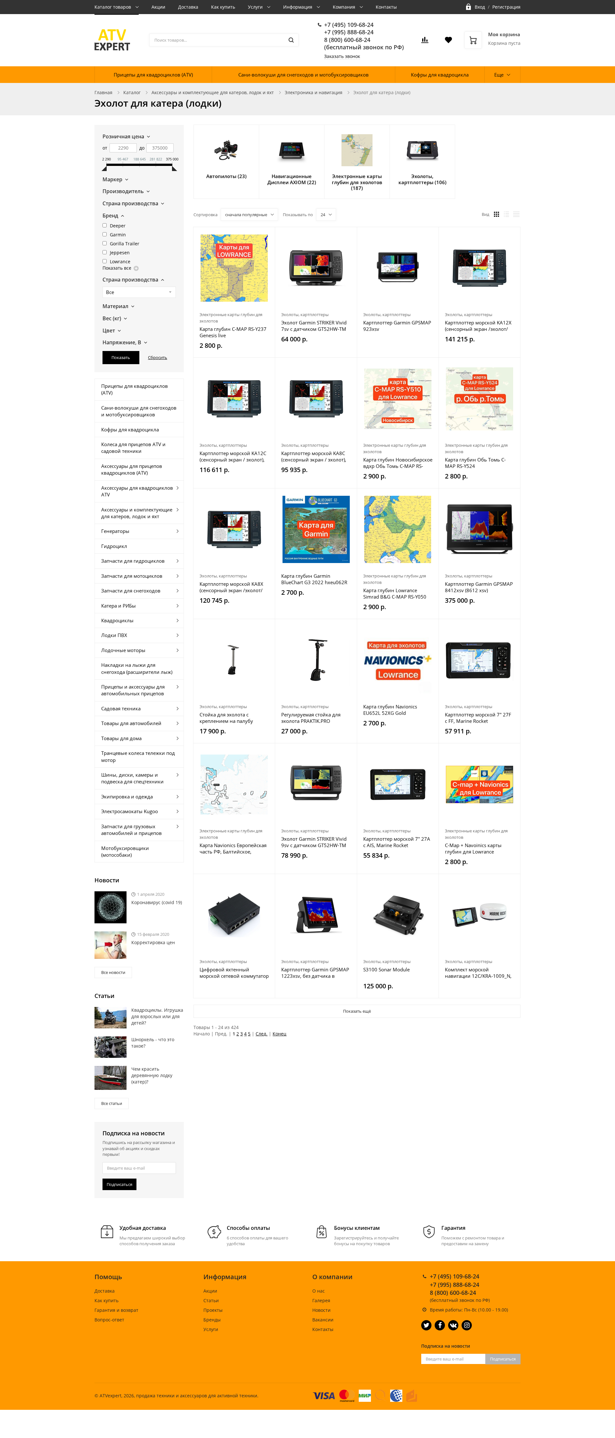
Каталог (132, 92)
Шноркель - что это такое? (152, 1042)
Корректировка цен (153, 942)
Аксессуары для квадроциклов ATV (137, 491)
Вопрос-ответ (109, 1320)
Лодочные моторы (123, 650)
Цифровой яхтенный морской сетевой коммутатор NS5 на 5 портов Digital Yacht (234, 972)
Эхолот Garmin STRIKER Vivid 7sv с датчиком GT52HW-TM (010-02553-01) (314, 325)
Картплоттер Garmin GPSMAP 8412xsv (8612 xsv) (479, 587)
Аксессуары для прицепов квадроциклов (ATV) (131, 469)
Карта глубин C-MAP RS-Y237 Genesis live (233, 332)
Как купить (223, 7)
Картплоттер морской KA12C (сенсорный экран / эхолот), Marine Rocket (233, 456)
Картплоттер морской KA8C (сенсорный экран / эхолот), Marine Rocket (313, 456)
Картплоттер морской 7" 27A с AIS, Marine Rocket (396, 842)
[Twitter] (426, 1325)
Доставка (188, 7)
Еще (499, 74)
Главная (103, 92)
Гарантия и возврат (116, 1310)
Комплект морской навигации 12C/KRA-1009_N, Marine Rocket (478, 972)
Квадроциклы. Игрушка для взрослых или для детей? (157, 1016)
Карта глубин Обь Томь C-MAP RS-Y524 (475, 462)
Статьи (211, 1300)
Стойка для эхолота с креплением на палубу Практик (226, 717)
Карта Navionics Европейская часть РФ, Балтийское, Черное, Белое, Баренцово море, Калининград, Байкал (233, 848)
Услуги (256, 7)
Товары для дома (121, 738)
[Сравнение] (266, 235)
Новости (321, 1310)
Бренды (212, 1320)
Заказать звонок (342, 56)
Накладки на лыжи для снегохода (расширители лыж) (136, 668)
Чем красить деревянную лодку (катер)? (151, 1075)
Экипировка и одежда (127, 796)
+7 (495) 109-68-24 (348, 25)
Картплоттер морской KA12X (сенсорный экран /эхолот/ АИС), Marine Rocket (478, 325)
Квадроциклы (117, 620)
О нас (318, 1291)
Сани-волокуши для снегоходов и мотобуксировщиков (303, 74)
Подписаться (119, 1184)
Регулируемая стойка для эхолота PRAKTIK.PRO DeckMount (310, 717)
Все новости (113, 972)
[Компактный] (516, 214)
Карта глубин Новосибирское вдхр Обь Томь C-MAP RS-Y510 (397, 462)
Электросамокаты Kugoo (129, 811)
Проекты (213, 1310)
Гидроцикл (114, 546)
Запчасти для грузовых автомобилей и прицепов (131, 829)
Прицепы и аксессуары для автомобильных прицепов (133, 690)
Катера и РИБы (118, 605)
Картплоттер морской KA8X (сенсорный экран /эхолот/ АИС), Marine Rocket (231, 587)
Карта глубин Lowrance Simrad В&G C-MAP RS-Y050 (394, 593)
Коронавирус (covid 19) (156, 902)
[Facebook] (440, 1325)
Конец (279, 1034)
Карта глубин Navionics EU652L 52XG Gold (390, 709)
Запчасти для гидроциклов (133, 561)
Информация (298, 7)
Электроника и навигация (313, 92)
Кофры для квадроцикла (440, 74)
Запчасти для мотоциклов (131, 576)
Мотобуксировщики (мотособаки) (125, 851)
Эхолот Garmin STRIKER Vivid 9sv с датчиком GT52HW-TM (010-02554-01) (314, 842)
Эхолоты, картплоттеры (305, 314)
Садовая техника (121, 708)
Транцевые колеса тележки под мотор (138, 756)
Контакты (386, 7)
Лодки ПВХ (114, 635)
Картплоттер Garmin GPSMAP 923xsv (397, 325)
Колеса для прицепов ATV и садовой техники (133, 447)
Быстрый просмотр (234, 268)
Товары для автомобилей (131, 723)
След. (261, 1034)
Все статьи (111, 1103)
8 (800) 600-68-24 (347, 40)
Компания (345, 7)
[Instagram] (467, 1325)
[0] (424, 42)
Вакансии (322, 1320)
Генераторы (115, 531)
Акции (158, 7)
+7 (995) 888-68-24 (348, 32)
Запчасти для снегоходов (130, 590)
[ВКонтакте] (453, 1325)
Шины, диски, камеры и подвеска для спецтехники (132, 778)
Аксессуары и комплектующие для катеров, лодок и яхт (213, 92)
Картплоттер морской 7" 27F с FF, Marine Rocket (478, 717)
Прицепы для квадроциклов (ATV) (153, 74)
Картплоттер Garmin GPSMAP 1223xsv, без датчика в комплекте (315, 972)
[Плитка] (496, 214)
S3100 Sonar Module (386, 969)
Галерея (321, 1300)
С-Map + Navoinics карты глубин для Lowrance (473, 848)
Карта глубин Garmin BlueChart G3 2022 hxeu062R (314, 579)
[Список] (506, 214)
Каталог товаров (113, 7)
